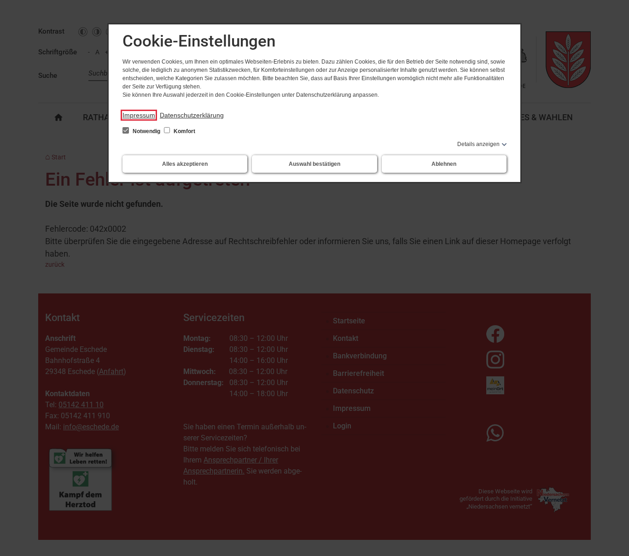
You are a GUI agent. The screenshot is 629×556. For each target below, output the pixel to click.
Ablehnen (443, 164)
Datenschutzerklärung (192, 115)
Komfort (183, 131)
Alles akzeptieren (185, 164)
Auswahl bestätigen (314, 164)
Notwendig (146, 131)
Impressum (138, 115)
